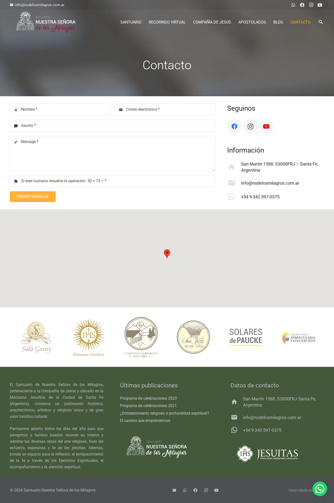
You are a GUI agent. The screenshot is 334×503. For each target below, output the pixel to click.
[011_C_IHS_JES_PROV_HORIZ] (277, 453)
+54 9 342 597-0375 (260, 196)
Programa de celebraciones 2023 (148, 398)
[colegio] (293, 337)
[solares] (241, 337)
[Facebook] (302, 4)
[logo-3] (46, 22)
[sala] (31, 337)
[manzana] (84, 337)
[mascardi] (136, 337)
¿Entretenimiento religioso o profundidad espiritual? (164, 413)
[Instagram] (311, 4)
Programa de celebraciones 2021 (148, 405)
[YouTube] (319, 4)
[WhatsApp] (293, 4)
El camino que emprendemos (145, 420)
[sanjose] (188, 337)
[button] (320, 22)
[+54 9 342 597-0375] (234, 197)
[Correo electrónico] (174, 490)
